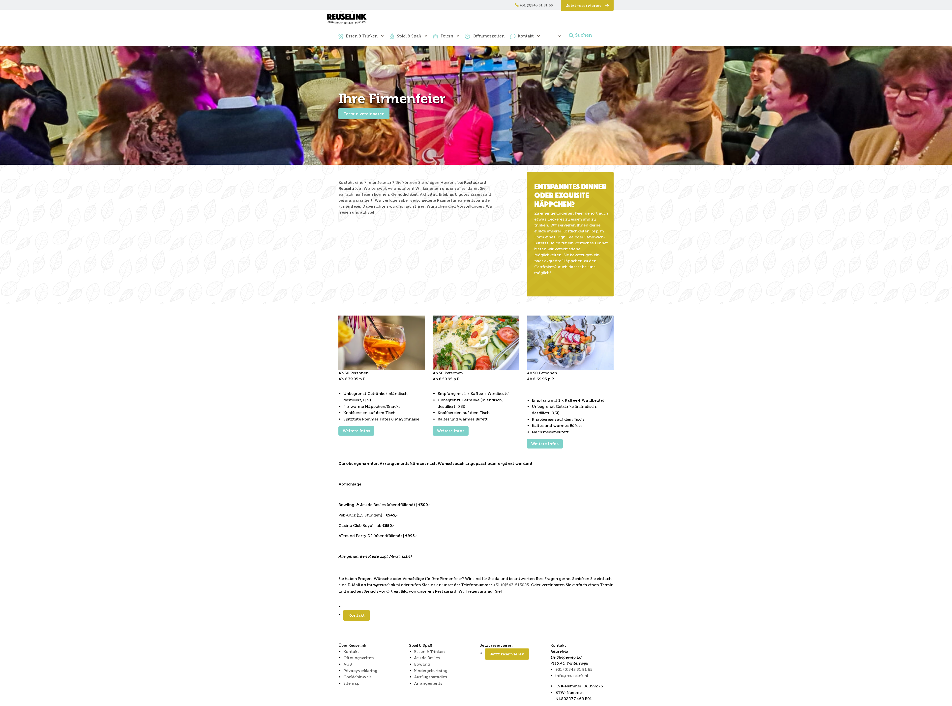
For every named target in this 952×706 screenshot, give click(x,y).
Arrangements (428, 683)
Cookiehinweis (357, 676)
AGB (347, 664)
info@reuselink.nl (571, 675)
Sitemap (351, 683)
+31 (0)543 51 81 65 (536, 5)
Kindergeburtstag (430, 670)
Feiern (447, 35)
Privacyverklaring (360, 670)
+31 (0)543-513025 (511, 584)
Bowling (422, 664)
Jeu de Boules (427, 657)
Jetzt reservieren (584, 5)
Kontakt (526, 35)
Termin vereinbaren (364, 113)
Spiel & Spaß (409, 35)
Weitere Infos (356, 430)
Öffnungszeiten (489, 35)
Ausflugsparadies (430, 676)
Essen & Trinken (362, 35)
